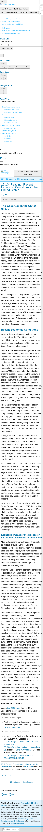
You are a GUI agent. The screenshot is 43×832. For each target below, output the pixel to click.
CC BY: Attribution (12, 727)
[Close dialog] (1, 161)
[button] (7, 139)
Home (11, 179)
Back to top (5, 775)
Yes (5, 795)
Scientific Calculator (11, 123)
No (13, 795)
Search (4, 829)
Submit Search (6, 48)
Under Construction (27, 179)
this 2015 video (14, 708)
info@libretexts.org (17, 823)
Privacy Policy (23, 819)
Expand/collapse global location (40, 178)
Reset (3, 63)
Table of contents (10, 200)
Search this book (6, 41)
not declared (28, 767)
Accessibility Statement (17, 821)
